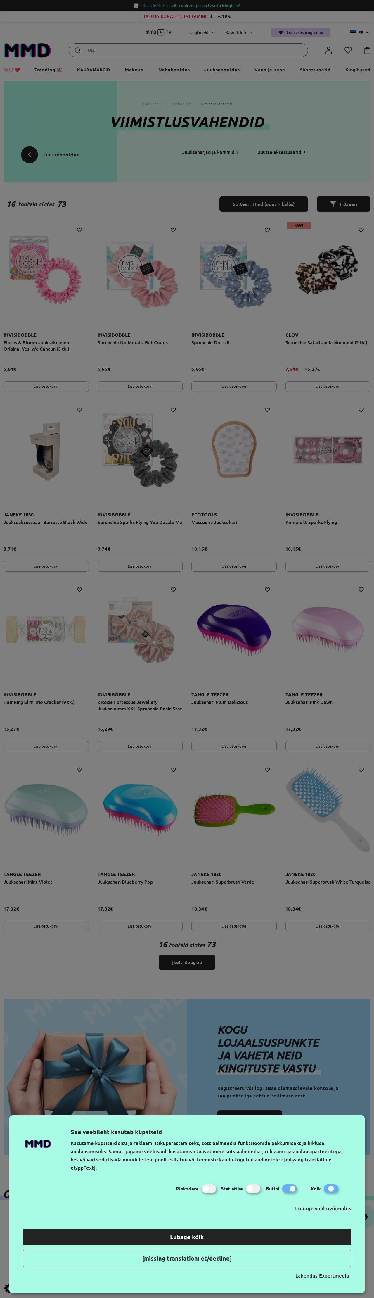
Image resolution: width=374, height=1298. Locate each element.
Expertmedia (334, 1275)
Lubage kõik (187, 1237)
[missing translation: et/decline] (187, 1258)
